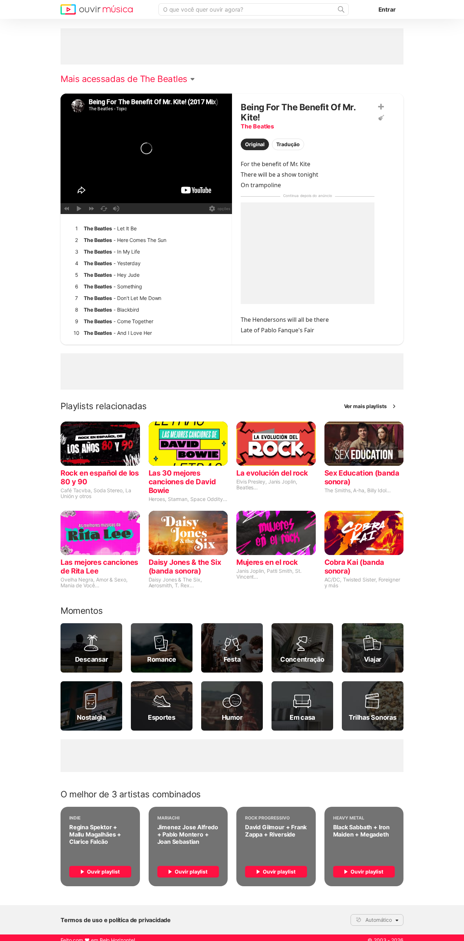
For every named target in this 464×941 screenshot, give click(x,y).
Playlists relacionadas (104, 406)
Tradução (287, 144)
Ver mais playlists (365, 406)
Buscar (340, 9)
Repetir (104, 208)
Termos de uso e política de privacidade (116, 920)
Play (79, 208)
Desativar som (116, 208)
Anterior (67, 208)
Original (255, 144)
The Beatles (257, 126)
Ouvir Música (97, 9)
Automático (378, 920)
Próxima (91, 208)
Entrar (387, 9)
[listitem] (144, 228)
